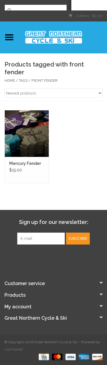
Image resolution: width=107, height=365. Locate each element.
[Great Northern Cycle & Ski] (63, 36)
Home (9, 80)
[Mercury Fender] (26, 133)
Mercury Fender (25, 163)
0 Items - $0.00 (89, 16)
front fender (45, 80)
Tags (23, 80)
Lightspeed (13, 349)
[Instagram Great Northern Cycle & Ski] (59, 257)
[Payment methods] (43, 357)
